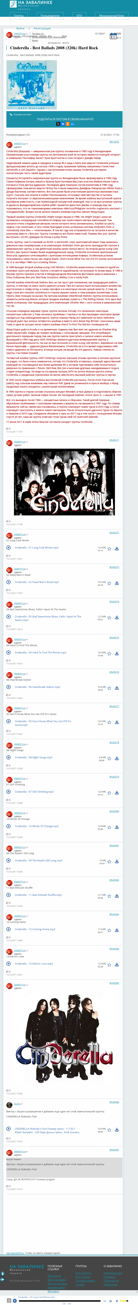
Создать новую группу (85, 1282)
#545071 (114, 440)
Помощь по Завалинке (111, 1282)
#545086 (114, 1102)
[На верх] (2, 1274)
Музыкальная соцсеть (35, 4)
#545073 (114, 567)
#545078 (114, 742)
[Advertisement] (64, 1221)
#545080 (114, 811)
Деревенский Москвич (56, 1289)
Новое (42, 35)
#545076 (114, 672)
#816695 (114, 141)
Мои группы (84, 1273)
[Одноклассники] (68, 124)
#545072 (114, 532)
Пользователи (50, 15)
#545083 (114, 914)
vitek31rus (20, 143)
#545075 (114, 637)
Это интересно (54, 35)
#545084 (114, 948)
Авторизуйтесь (15, 1253)
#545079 (114, 776)
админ (18, 146)
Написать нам (113, 1273)
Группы (19, 15)
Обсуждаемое (30, 35)
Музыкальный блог (111, 15)
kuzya (17, 1103)
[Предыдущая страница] (2, 1279)
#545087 (114, 1149)
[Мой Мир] (72, 124)
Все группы (83, 1277)
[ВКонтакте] (63, 124)
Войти (20, 28)
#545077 (114, 706)
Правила (109, 1277)
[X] (58, 124)
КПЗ (79, 15)
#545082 (114, 880)
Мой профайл (57, 1280)
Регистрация (42, 28)
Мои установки (57, 1283)
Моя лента (65, 35)
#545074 (114, 601)
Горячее (15, 35)
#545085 (114, 983)
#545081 (114, 845)
